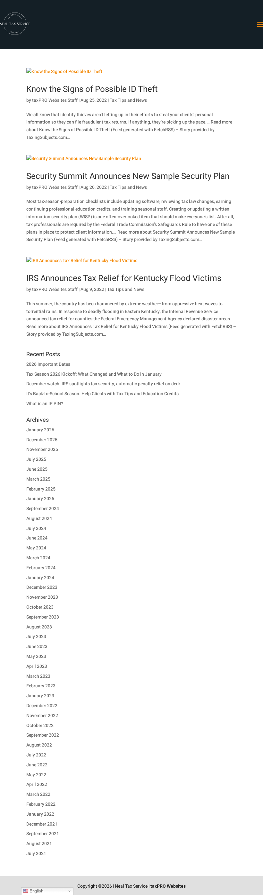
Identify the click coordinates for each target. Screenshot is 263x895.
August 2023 (39, 627)
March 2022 (38, 794)
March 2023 (38, 676)
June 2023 (36, 646)
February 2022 (40, 804)
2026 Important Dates (48, 364)
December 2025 (41, 439)
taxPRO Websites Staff (55, 100)
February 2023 (40, 686)
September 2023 (42, 617)
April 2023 (36, 666)
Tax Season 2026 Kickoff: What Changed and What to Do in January (94, 374)
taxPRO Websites (168, 886)
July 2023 (36, 636)
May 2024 (36, 548)
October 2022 (40, 725)
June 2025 (36, 469)
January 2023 (40, 695)
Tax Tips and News (128, 100)
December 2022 (41, 705)
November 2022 (42, 715)
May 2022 (36, 774)
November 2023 (42, 597)
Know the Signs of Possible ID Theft (92, 89)
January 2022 (40, 814)
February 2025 (40, 489)
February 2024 (40, 567)
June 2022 (36, 765)
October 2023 (40, 607)
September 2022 (42, 735)
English (35, 891)
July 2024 (36, 528)
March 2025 (38, 479)
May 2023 (36, 656)
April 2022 (36, 784)
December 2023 (41, 587)
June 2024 (36, 538)
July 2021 (36, 853)
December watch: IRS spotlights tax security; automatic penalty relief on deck (103, 383)
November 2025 (42, 449)
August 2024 (39, 518)
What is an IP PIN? (44, 403)
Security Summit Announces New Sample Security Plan (127, 176)
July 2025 (36, 459)
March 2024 (38, 558)
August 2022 (39, 745)
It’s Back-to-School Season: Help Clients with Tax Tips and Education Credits (102, 393)
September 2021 (42, 833)
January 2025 (40, 498)
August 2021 (39, 843)
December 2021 (41, 824)
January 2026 (40, 430)
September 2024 (42, 508)
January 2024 (40, 577)
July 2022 (36, 755)
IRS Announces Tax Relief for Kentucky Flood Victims (123, 278)
